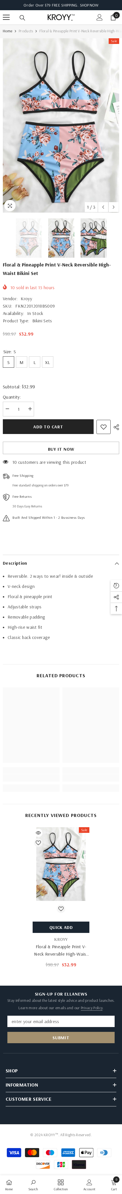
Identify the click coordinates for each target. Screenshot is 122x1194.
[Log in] (99, 17)
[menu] (6, 17)
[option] (61, 125)
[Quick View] (38, 833)
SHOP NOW (89, 5)
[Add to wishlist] (103, 427)
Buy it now (61, 449)
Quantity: (12, 397)
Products (26, 30)
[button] (103, 207)
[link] (31, 778)
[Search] (22, 17)
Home (7, 30)
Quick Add (61, 927)
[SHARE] (115, 427)
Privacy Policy (91, 1007)
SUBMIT (61, 1037)
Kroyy (26, 298)
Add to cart (48, 426)
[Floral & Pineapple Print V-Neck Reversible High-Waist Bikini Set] (61, 864)
